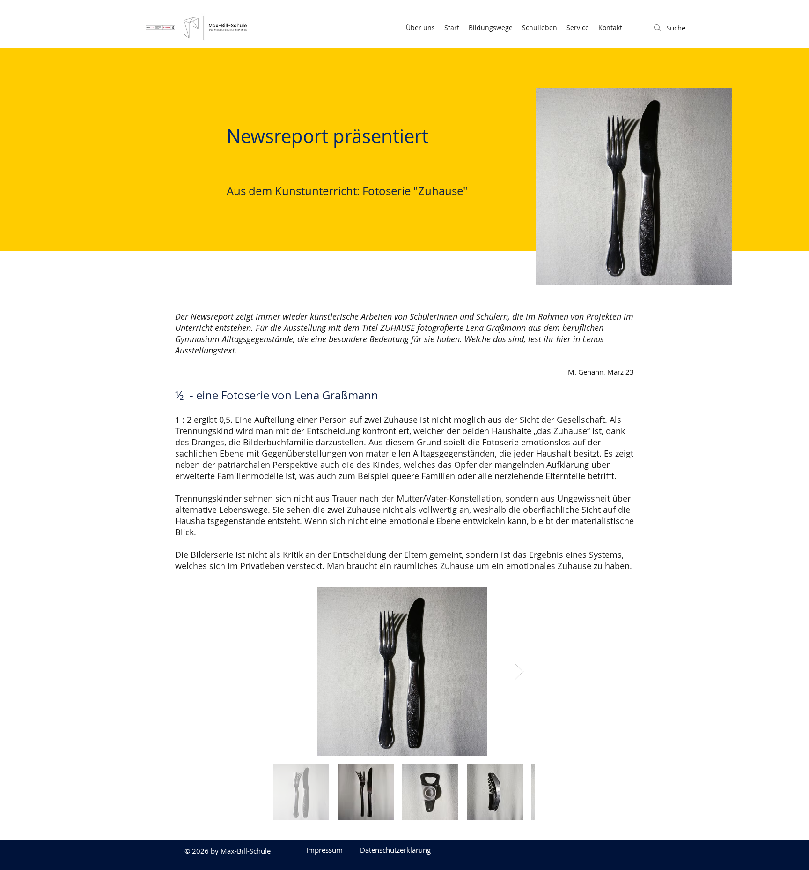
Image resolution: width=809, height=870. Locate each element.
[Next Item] (519, 671)
